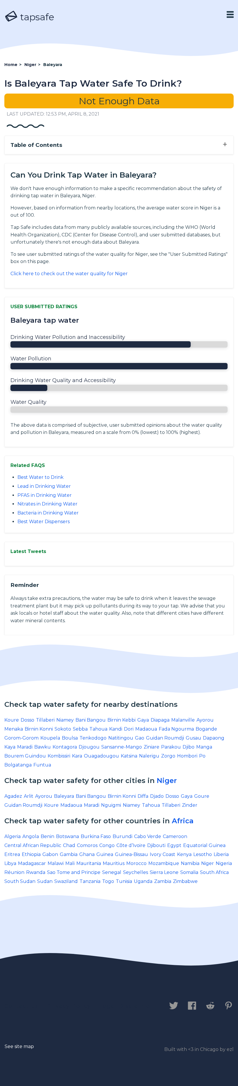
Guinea (104, 854)
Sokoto (63, 729)
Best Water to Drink (40, 477)
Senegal (111, 872)
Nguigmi (111, 805)
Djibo (188, 747)
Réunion (14, 872)
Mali (70, 863)
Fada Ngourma (176, 729)
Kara (77, 756)
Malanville (183, 720)
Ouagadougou (101, 756)
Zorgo (168, 756)
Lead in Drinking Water (44, 486)
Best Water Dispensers (43, 521)
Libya (10, 863)
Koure (11, 720)
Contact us (21, 1006)
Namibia (190, 863)
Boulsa (70, 738)
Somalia (189, 872)
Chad (69, 845)
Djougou (89, 747)
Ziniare (151, 747)
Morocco (136, 863)
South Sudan (19, 881)
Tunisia (124, 881)
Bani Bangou (90, 720)
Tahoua (98, 729)
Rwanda (35, 872)
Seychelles (135, 872)
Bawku (42, 747)
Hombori (187, 756)
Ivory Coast (162, 854)
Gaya (143, 720)
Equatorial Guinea (204, 845)
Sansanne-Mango (121, 747)
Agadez (13, 796)
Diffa (143, 796)
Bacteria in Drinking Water (48, 513)
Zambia (162, 881)
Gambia (68, 854)
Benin (47, 836)
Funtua (42, 765)
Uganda (143, 881)
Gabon (50, 854)
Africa (183, 821)
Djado (157, 796)
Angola (30, 836)
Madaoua (146, 729)
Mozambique (163, 863)
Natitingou (120, 738)
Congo (107, 845)
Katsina (129, 756)
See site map (19, 1046)
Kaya (9, 747)
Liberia (221, 854)
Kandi (115, 729)
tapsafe (36, 17)
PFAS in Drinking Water (44, 495)
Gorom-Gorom (21, 738)
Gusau (193, 738)
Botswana (67, 836)
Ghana (87, 854)
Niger (167, 780)
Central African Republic (32, 845)
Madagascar (32, 863)
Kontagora (65, 747)
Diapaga (160, 720)
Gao (139, 738)
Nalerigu (149, 756)
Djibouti (156, 845)
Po (202, 756)
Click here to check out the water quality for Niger (69, 273)
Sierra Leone (164, 872)
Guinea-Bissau (131, 854)
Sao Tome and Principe (73, 872)
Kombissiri (59, 756)
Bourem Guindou (25, 756)
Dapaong (213, 738)
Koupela (50, 738)
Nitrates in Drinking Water (47, 504)
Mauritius (114, 863)
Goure (201, 796)
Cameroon (175, 836)
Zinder (189, 805)
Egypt (174, 845)
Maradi (25, 747)
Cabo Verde (147, 836)
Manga (204, 747)
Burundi (122, 836)
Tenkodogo (93, 738)
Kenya (184, 854)
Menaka (13, 729)
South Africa (214, 872)
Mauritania (88, 863)
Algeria (12, 836)
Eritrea (12, 854)
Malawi (56, 863)
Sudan (45, 881)
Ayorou (205, 720)
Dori (129, 729)
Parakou (171, 747)
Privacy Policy (69, 1006)
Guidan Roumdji (165, 738)
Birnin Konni (39, 729)
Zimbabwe (185, 881)
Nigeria (224, 863)
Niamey (65, 720)
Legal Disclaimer (126, 1006)
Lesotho (202, 854)
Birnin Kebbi (121, 720)
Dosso (27, 720)
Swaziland (66, 881)
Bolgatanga (18, 765)
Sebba (80, 729)
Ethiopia (31, 854)
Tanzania (90, 881)
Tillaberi (45, 720)
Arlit (28, 796)
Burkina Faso (96, 836)
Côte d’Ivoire (130, 845)
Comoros (87, 845)
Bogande (206, 729)
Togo (108, 881)
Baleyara (64, 796)
